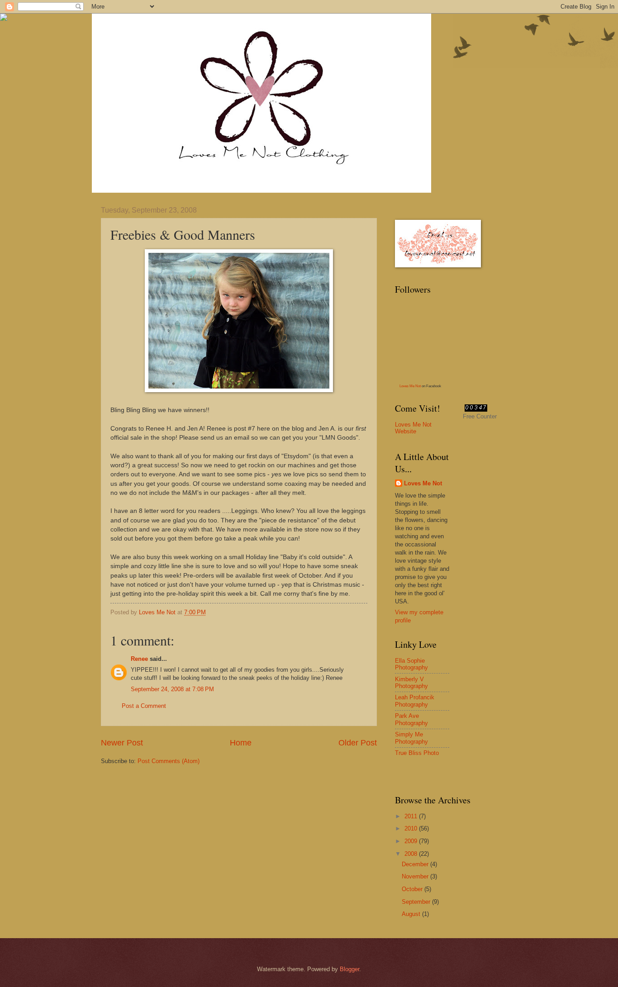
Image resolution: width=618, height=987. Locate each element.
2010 (411, 828)
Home (241, 742)
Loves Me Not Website (413, 428)
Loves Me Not (410, 386)
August (412, 914)
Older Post (357, 742)
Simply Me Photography (411, 738)
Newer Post (122, 742)
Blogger (349, 969)
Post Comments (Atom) (169, 761)
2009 (411, 841)
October (413, 889)
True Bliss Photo (417, 753)
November (416, 876)
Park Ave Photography (411, 719)
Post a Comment (144, 705)
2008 (411, 853)
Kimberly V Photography (411, 682)
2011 (411, 816)
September (417, 901)
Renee (139, 658)
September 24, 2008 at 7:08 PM (172, 689)
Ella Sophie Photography (411, 664)
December (416, 864)
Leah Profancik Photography (414, 700)
